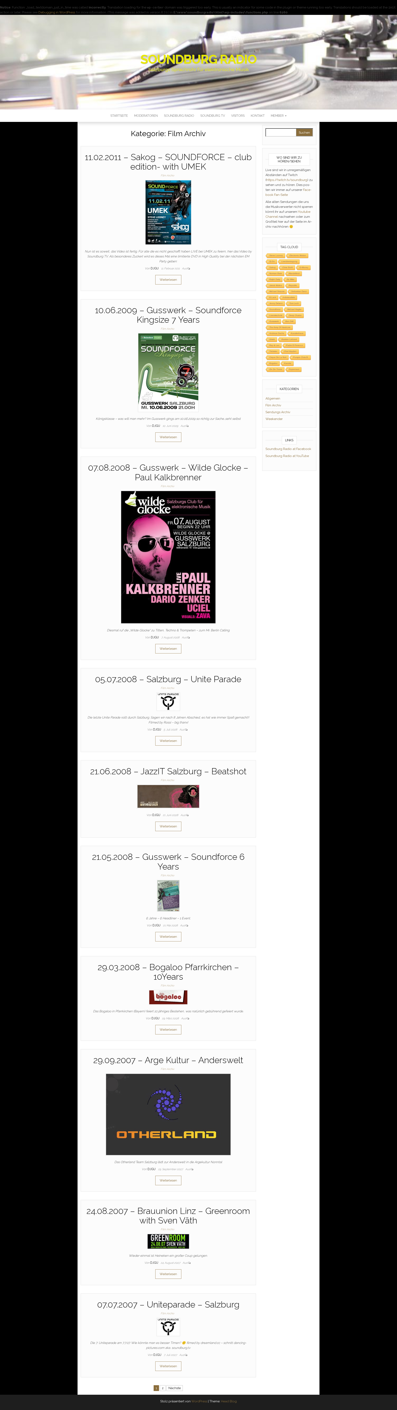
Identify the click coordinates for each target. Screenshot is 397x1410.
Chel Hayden (290, 351)
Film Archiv (167, 175)
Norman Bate (275, 273)
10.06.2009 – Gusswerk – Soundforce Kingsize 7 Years (168, 315)
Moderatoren (146, 116)
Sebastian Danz (299, 291)
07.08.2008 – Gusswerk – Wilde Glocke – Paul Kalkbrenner (168, 472)
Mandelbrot (294, 273)
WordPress (199, 1401)
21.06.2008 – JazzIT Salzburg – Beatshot (168, 771)
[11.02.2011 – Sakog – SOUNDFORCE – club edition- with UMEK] (168, 212)
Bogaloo (273, 363)
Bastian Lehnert (289, 339)
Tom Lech (294, 303)
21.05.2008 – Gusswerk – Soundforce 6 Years (168, 861)
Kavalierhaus (297, 333)
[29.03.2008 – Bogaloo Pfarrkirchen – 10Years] (168, 997)
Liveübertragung (289, 261)
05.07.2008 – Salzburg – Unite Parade (168, 679)
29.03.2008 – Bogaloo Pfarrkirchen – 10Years (168, 972)
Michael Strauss (277, 291)
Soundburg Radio (198, 59)
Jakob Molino (275, 285)
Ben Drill (289, 321)
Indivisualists (289, 297)
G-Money (304, 267)
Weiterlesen (168, 280)
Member (278, 116)
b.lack (272, 297)
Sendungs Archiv (277, 412)
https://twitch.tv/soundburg (286, 180)
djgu (155, 268)
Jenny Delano (276, 303)
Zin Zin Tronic (275, 369)
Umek (272, 339)
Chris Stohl (287, 267)
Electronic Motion (298, 255)
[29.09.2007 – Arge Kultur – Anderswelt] (168, 1114)
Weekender (274, 419)
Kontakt (258, 116)
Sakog (272, 267)
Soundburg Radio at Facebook (288, 449)
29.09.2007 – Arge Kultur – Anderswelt (168, 1060)
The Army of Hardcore (280, 327)
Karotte (287, 363)
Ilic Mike (290, 279)
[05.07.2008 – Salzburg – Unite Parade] (168, 701)
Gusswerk (274, 321)
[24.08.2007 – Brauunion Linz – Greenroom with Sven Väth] (168, 1241)
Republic (293, 285)
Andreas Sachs (276, 333)
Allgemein (272, 398)
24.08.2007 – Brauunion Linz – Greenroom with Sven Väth (168, 1216)
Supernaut (294, 369)
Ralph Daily (274, 279)
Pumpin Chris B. (301, 357)
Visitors (238, 116)
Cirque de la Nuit (277, 357)
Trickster (273, 351)
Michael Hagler (294, 309)
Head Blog (229, 1401)
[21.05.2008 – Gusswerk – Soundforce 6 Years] (168, 895)
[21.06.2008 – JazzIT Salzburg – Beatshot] (168, 796)
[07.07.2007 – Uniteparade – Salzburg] (168, 1327)
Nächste (175, 1388)
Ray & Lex (274, 345)
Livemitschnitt (275, 315)
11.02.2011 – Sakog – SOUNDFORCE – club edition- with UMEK (168, 162)
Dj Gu (272, 261)
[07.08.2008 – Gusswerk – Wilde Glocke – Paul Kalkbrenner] (168, 557)
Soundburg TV (212, 116)
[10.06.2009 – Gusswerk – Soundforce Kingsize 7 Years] (168, 372)
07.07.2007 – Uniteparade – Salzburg (168, 1304)
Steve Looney (276, 255)
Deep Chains (295, 315)
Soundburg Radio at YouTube (287, 456)
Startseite (119, 116)
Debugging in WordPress (56, 12)
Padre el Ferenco (294, 345)
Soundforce (275, 309)
